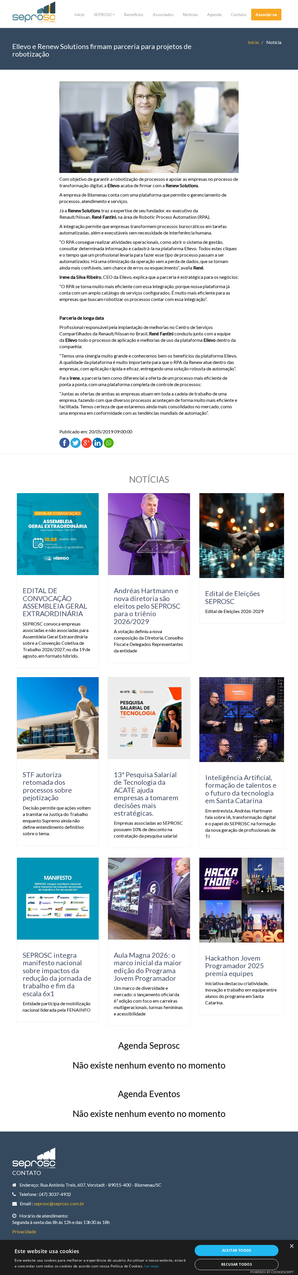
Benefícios (133, 14)
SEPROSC (103, 14)
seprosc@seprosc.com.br (59, 1203)
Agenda (214, 14)
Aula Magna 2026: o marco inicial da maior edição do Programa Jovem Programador (148, 966)
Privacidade (24, 1231)
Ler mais (151, 1266)
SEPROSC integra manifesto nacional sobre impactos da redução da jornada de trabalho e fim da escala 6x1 (57, 974)
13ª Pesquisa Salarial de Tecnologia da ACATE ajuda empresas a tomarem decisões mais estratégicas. (146, 793)
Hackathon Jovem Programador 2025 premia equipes (234, 966)
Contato (238, 14)
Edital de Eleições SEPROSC (232, 597)
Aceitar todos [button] (236, 1250)
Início (79, 14)
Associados (163, 14)
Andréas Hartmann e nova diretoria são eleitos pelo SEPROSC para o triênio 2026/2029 (147, 606)
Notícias (190, 14)
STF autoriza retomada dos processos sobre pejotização (47, 786)
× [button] (291, 1246)
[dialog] (149, 1257)
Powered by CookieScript (272, 1272)
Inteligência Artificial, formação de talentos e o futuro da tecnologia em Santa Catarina (240, 789)
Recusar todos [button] (236, 1264)
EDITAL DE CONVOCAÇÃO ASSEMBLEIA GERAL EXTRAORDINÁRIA (55, 602)
